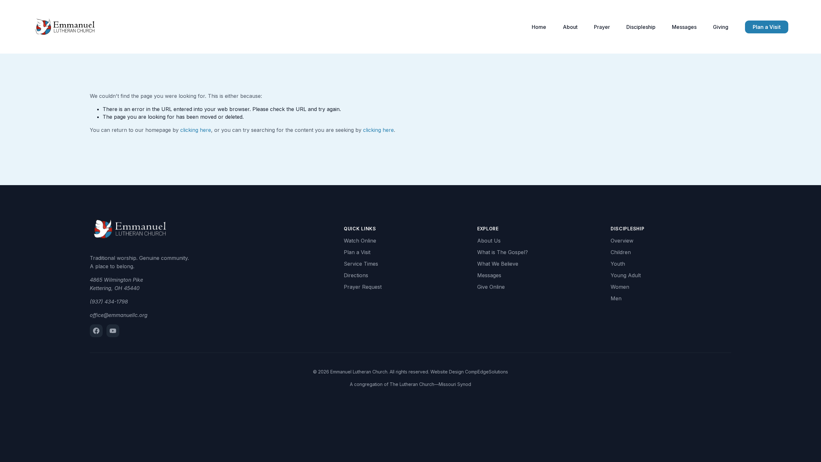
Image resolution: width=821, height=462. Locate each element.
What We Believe (497, 264)
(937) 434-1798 (109, 301)
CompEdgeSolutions (486, 371)
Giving (720, 27)
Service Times (361, 264)
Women (620, 287)
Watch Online (360, 240)
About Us (489, 240)
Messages (684, 27)
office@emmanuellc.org (119, 315)
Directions (356, 275)
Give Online (491, 287)
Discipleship (641, 27)
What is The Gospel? (502, 252)
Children (621, 252)
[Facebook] (96, 330)
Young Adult (626, 275)
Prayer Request (363, 287)
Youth (618, 264)
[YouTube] (112, 330)
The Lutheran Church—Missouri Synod (430, 384)
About (570, 27)
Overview (622, 240)
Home (539, 27)
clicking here (195, 130)
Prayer (602, 27)
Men (616, 298)
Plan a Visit (767, 27)
